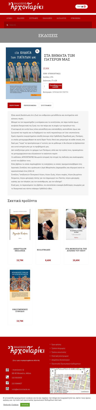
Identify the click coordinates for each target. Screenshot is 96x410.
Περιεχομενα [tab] (30, 105)
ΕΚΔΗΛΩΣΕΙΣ (47, 18)
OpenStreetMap (75, 391)
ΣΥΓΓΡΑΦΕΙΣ (33, 18)
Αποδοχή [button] (25, 405)
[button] (37, 51)
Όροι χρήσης (56, 344)
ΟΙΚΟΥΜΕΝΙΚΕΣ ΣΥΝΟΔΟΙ (20, 310)
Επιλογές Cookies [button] (11, 405)
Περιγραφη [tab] (14, 105)
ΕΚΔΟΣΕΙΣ (20, 18)
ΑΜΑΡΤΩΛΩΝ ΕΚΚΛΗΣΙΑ (19, 250)
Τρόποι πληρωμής (58, 348)
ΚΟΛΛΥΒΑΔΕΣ (43, 250)
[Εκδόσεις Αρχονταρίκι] (26, 6)
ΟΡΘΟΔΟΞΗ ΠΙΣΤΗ (60, 92)
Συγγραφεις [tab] (46, 105)
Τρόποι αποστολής (59, 352)
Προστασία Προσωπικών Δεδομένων (66, 364)
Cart (79, 6)
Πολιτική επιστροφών (60, 356)
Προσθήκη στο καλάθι (55, 86)
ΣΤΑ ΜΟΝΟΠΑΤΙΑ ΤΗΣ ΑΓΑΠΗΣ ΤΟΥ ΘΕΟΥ (76, 250)
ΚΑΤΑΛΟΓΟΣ (61, 18)
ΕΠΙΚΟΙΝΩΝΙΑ (75, 18)
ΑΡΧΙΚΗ (9, 18)
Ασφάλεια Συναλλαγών (61, 360)
